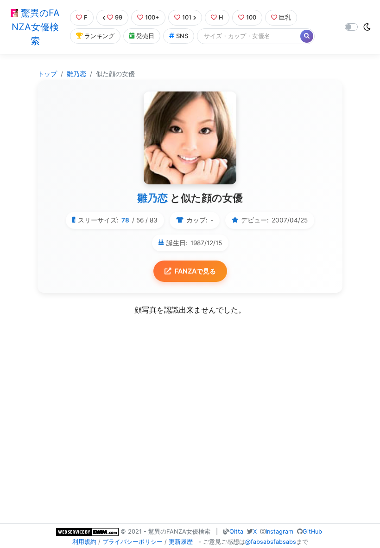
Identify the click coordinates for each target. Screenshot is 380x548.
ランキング (99, 36)
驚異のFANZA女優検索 (36, 26)
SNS (182, 36)
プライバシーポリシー (132, 541)
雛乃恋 (76, 74)
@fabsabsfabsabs (270, 541)
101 (186, 17)
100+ (152, 17)
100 (251, 17)
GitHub (312, 531)
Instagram (279, 531)
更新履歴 (181, 541)
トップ (47, 74)
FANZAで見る (195, 271)
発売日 (145, 36)
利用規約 (84, 541)
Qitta (236, 531)
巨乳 (285, 17)
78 (125, 220)
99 (118, 17)
